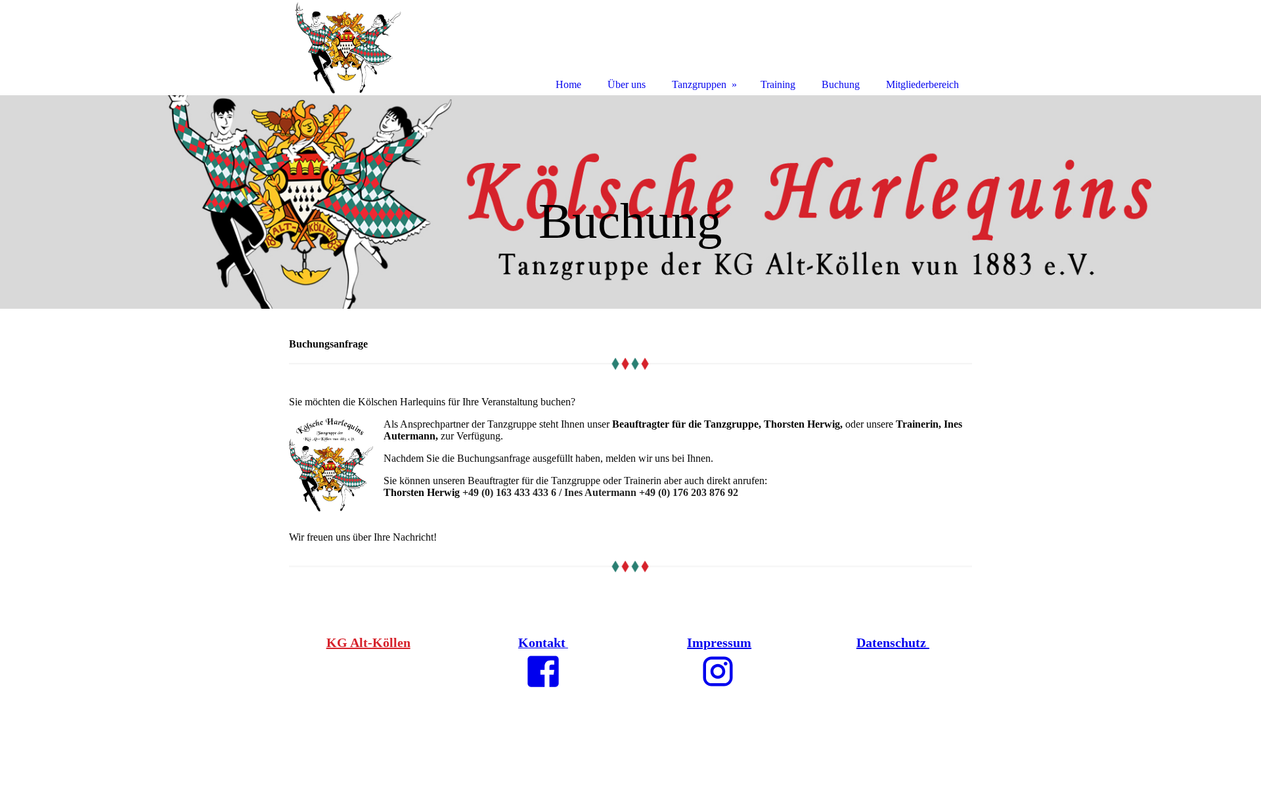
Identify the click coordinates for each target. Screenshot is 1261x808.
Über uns (627, 84)
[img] (630, 202)
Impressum (719, 642)
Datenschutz (892, 642)
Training (778, 84)
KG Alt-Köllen (368, 642)
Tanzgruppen (699, 84)
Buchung (841, 84)
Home (568, 84)
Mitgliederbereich (922, 84)
